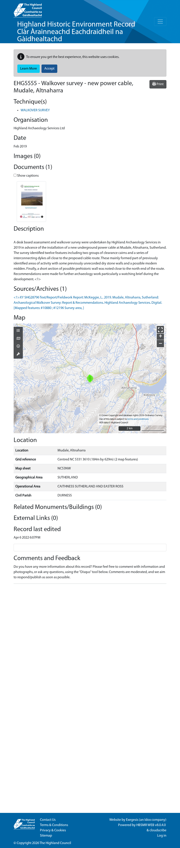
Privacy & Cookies (53, 830)
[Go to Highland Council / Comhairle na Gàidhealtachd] (28, 8)
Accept (49, 68)
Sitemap (46, 835)
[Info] (18, 346)
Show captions (27, 176)
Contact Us (48, 820)
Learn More (28, 68)
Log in (161, 835)
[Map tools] (18, 354)
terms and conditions (138, 419)
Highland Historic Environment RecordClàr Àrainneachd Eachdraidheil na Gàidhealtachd (76, 32)
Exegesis (132, 820)
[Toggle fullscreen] (160, 329)
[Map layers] (18, 331)
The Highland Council (55, 843)
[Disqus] (90, 642)
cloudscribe (157, 830)
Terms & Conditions (54, 825)
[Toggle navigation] (160, 21)
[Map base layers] (18, 339)
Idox (147, 820)
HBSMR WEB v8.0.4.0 (151, 825)
